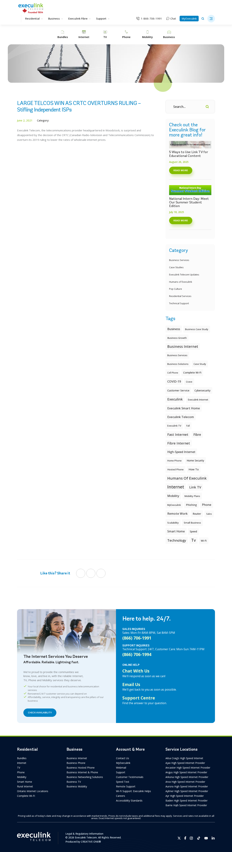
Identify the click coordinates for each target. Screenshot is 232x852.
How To (194, 469)
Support (101, 18)
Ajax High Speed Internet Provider (185, 763)
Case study (200, 364)
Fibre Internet (178, 443)
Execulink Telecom (180, 417)
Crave (189, 381)
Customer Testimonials (129, 777)
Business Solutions (177, 364)
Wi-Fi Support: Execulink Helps (133, 791)
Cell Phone (172, 372)
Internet (21, 763)
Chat (173, 18)
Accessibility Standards (129, 800)
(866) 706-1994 (136, 654)
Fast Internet (177, 434)
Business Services (179, 260)
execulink (175, 399)
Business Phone (76, 763)
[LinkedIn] (100, 573)
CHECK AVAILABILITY (40, 712)
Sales (209, 513)
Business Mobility (77, 786)
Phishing (191, 505)
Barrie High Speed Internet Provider (186, 805)
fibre (197, 434)
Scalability (173, 522)
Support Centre (138, 698)
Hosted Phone (175, 469)
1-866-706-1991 (151, 18)
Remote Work (177, 513)
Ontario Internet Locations (32, 791)
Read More (180, 170)
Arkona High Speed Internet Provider (186, 777)
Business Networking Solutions (85, 777)
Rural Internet (25, 786)
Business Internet (182, 346)
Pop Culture (175, 288)
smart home (176, 531)
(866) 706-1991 (136, 638)
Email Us (131, 684)
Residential (32, 18)
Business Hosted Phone (81, 767)
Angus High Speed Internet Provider (186, 772)
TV (18, 767)
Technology (176, 540)
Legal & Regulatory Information (84, 833)
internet (175, 487)
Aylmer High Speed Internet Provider (186, 791)
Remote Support (125, 786)
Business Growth (177, 337)
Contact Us (122, 758)
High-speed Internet (181, 452)
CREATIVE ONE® (91, 841)
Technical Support (179, 303)
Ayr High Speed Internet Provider (184, 796)
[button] (211, 18)
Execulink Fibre (78, 18)
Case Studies (176, 267)
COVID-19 (174, 381)
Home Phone (174, 460)
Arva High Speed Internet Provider (185, 781)
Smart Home (24, 781)
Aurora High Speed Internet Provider (186, 786)
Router (197, 513)
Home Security (195, 460)
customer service (178, 390)
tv (193, 540)
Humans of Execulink (180, 281)
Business (54, 18)
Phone (21, 772)
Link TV (195, 487)
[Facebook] (80, 573)
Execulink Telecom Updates (184, 274)
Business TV (74, 781)
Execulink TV (174, 425)
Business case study (196, 329)
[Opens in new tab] (179, 838)
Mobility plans (192, 496)
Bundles (21, 758)
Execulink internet (198, 399)
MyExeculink (189, 18)
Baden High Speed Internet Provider (186, 800)
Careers (120, 796)
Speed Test (122, 781)
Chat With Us (135, 671)
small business (192, 522)
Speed (193, 531)
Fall (188, 425)
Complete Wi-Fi (192, 372)
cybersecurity (202, 390)
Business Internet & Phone (82, 772)
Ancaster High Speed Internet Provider (187, 767)
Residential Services (180, 296)
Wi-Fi (204, 540)
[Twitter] (90, 573)
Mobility (173, 496)
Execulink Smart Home (183, 408)
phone (206, 505)
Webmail (121, 767)
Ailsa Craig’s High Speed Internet (184, 758)
